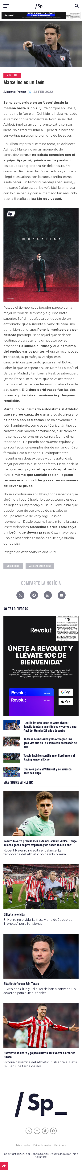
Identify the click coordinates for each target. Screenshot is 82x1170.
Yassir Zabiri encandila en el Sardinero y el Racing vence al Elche (49, 757)
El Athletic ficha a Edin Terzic (21, 983)
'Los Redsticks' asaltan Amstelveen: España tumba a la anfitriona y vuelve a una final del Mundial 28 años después (49, 727)
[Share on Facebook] (34, 596)
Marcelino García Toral (40, 566)
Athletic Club (13, 566)
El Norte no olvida (13, 914)
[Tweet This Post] (20, 596)
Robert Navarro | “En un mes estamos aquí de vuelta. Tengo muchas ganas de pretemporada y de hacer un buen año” (40, 843)
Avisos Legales (23, 1145)
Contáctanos (60, 1145)
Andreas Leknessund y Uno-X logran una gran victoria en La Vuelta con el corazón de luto (50, 743)
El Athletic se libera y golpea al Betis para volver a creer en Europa (39, 1055)
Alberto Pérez (14, 92)
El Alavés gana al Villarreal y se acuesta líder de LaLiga (47, 771)
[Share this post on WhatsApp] (48, 596)
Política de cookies (42, 1145)
